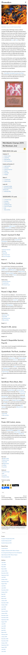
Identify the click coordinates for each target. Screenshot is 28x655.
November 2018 (4, 640)
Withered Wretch (20, 407)
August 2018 (4, 647)
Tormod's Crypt (7, 199)
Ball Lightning (6, 159)
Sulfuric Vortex (7, 181)
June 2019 (3, 626)
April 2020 (3, 609)
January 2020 (4, 613)
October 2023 (4, 579)
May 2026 (3, 566)
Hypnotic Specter (20, 390)
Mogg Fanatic (6, 463)
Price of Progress (7, 206)
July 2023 (3, 585)
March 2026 (4, 568)
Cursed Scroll (6, 179)
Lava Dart (5, 467)
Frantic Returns (4, 548)
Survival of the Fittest (19, 73)
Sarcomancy (6, 400)
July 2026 (3, 562)
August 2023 (4, 583)
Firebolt (5, 171)
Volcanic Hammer (7, 169)
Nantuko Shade (10, 390)
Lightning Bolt (6, 166)
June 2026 (3, 564)
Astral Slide (6, 73)
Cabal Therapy (5, 371)
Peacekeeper (4, 241)
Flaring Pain (6, 203)
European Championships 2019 (7, 538)
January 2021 (4, 600)
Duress (6, 268)
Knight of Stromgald (16, 400)
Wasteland (23, 397)
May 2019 (3, 628)
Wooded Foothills (7, 186)
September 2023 (5, 581)
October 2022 (4, 592)
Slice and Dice (6, 209)
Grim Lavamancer (7, 161)
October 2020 (4, 604)
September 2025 (5, 575)
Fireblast (5, 174)
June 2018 (3, 651)
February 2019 (4, 634)
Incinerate (6, 168)
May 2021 (3, 594)
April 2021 (3, 596)
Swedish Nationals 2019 (6, 540)
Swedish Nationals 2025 (6, 543)
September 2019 (4, 619)
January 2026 (4, 571)
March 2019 (3, 632)
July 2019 (3, 624)
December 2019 (4, 615)
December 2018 (4, 638)
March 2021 (3, 598)
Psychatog (11, 73)
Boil (4, 208)
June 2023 (3, 588)
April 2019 (3, 630)
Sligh (3, 492)
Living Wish (17, 239)
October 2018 (4, 643)
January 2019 (4, 636)
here (12, 40)
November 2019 (4, 617)
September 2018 (4, 645)
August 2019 (4, 621)
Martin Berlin (3, 27)
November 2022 (4, 590)
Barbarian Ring (7, 191)
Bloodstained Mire (7, 188)
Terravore (15, 359)
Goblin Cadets (6, 156)
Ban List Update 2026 (5, 557)
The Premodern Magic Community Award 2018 (6, 497)
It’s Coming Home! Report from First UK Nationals (11, 552)
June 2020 (3, 607)
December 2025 (4, 573)
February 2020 (4, 611)
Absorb (18, 430)
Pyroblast (5, 201)
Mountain (5, 189)
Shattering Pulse (7, 204)
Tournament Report (17, 27)
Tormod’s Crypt (6, 254)
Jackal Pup (6, 157)
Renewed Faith (10, 430)
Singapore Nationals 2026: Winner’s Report (10, 550)
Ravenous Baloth (9, 273)
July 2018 (3, 649)
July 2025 (3, 577)
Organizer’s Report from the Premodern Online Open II (21, 497)
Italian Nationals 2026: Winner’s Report (9, 554)
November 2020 (4, 602)
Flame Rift (6, 173)
